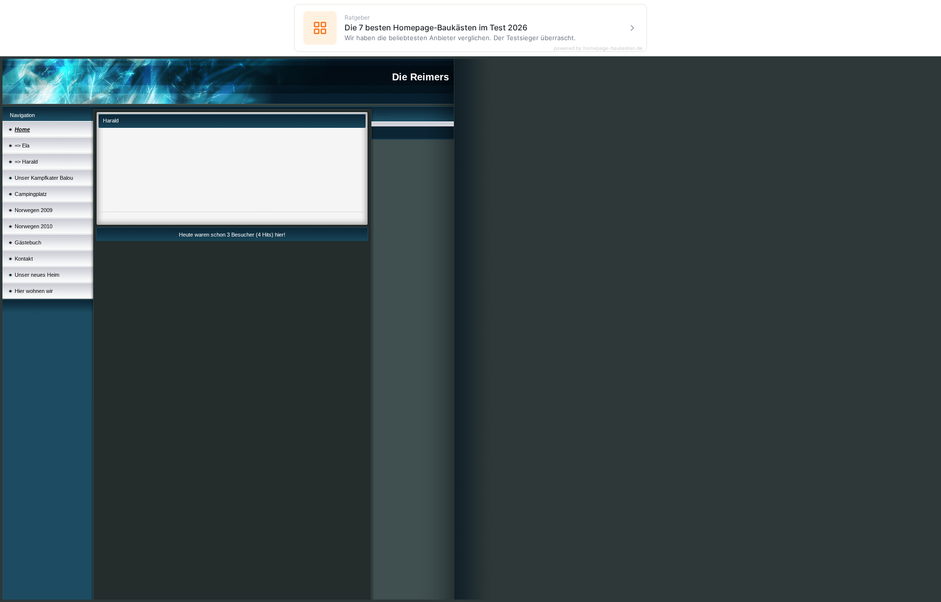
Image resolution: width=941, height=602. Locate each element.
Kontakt (24, 259)
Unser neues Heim (37, 275)
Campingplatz (31, 194)
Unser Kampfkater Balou (44, 178)
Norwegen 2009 (33, 210)
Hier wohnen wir (34, 291)
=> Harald (26, 162)
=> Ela (22, 145)
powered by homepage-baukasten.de (598, 48)
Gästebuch (28, 242)
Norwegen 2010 (33, 226)
